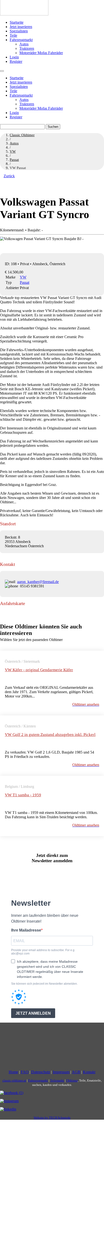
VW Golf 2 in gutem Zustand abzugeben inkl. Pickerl (50, 734)
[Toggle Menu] (2, 71)
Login (14, 57)
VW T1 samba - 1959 (23, 795)
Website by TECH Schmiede (52, 1117)
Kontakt (89, 1072)
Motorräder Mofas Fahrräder (41, 53)
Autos (24, 44)
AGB (76, 1072)
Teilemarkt (57, 1080)
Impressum (61, 1072)
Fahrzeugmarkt (21, 40)
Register (16, 61)
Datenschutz (40, 1072)
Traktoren (26, 48)
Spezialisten (19, 31)
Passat (24, 282)
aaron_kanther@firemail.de (38, 582)
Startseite (16, 22)
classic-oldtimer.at (14, 1080)
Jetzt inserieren (21, 27)
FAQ (25, 1072)
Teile (13, 35)
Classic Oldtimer (22, 135)
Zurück (9, 176)
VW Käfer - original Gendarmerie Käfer (39, 670)
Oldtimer (72, 1080)
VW (23, 277)
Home (13, 1072)
